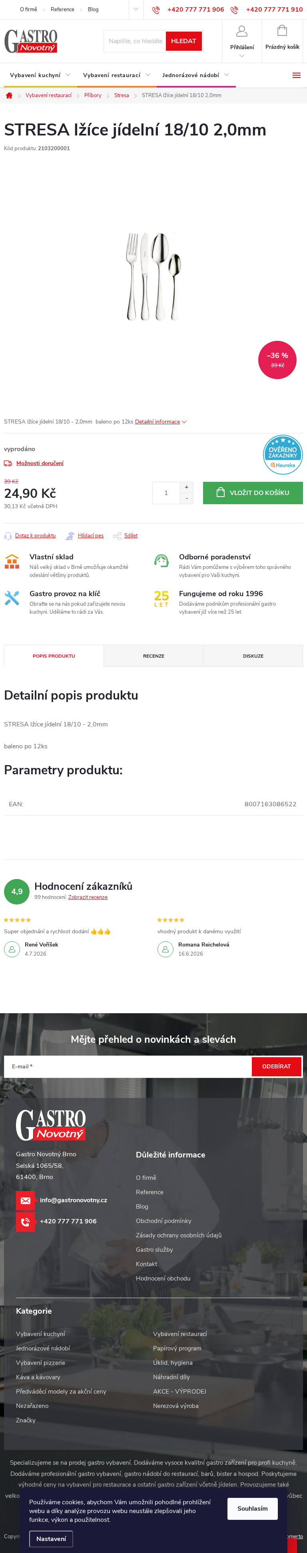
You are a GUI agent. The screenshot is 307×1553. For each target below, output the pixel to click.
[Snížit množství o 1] (186, 498)
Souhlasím (252, 1508)
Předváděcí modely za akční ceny (61, 1392)
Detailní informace (157, 422)
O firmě (28, 9)
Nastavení (51, 1539)
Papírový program (177, 1348)
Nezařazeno (32, 1406)
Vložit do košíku (259, 493)
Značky (26, 1420)
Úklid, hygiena (173, 1363)
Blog (93, 9)
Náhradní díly (171, 1377)
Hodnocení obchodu (163, 1279)
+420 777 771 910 (274, 9)
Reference (62, 9)
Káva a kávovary (38, 1377)
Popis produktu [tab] (54, 656)
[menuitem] (40, 75)
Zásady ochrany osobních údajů (179, 1235)
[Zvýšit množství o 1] (186, 487)
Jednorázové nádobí (43, 1348)
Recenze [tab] (153, 656)
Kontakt (146, 1264)
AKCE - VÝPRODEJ (179, 1392)
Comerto (293, 1536)
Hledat (183, 41)
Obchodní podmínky (163, 1221)
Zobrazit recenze (88, 897)
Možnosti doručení (40, 463)
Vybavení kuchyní (40, 1334)
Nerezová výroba (176, 1406)
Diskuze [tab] (253, 656)
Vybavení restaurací (180, 1334)
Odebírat (276, 1066)
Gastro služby (154, 1250)
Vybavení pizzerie (40, 1363)
